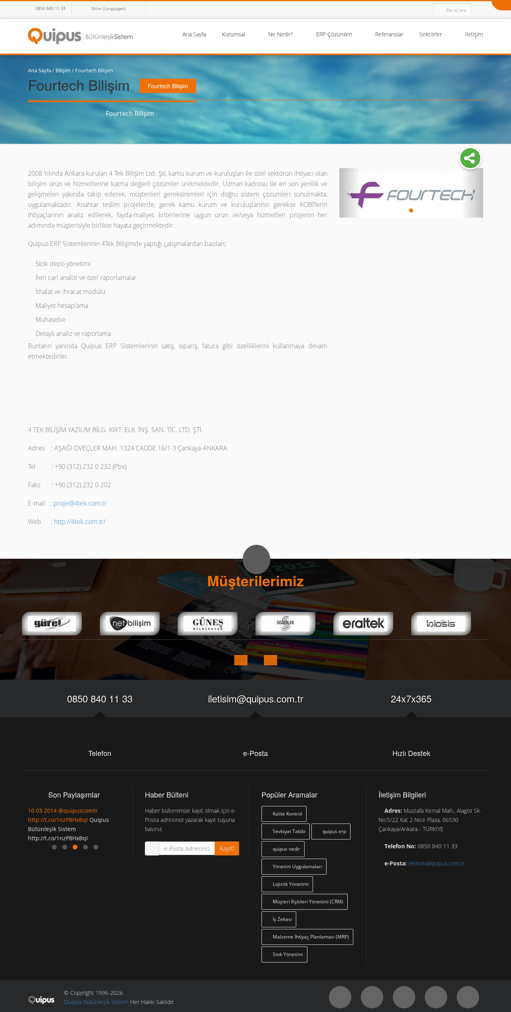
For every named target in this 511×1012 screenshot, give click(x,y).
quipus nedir (285, 848)
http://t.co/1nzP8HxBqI (58, 819)
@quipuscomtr (78, 810)
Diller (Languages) (108, 8)
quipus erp (333, 831)
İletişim (474, 34)
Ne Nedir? (281, 34)
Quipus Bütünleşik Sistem (96, 1002)
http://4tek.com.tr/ (79, 521)
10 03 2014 (42, 810)
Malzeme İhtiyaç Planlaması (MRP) (310, 936)
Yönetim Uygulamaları (296, 866)
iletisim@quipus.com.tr (255, 698)
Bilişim (63, 70)
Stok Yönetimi (287, 954)
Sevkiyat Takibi (288, 831)
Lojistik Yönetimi (290, 884)
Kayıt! (227, 848)
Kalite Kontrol (286, 813)
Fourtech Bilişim (94, 70)
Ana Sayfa (194, 34)
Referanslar (389, 34)
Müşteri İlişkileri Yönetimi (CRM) (307, 901)
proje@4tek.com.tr (80, 503)
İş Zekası (281, 919)
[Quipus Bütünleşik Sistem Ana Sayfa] (80, 35)
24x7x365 (411, 698)
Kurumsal (234, 34)
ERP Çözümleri (335, 34)
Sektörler (431, 34)
